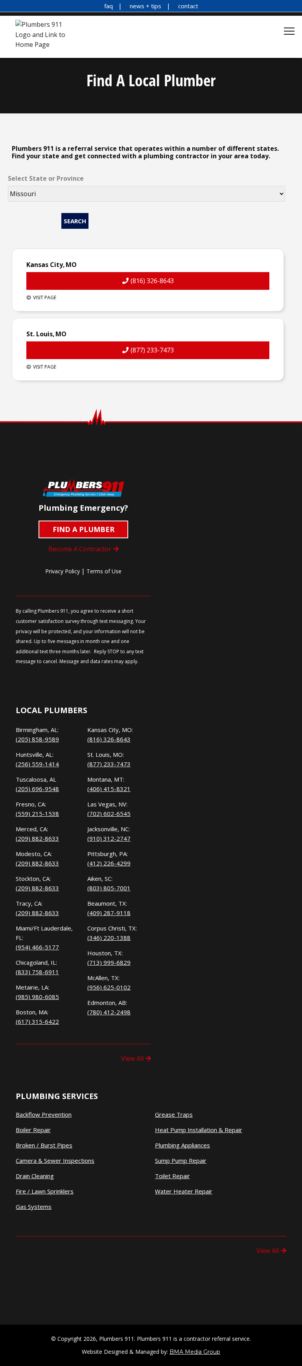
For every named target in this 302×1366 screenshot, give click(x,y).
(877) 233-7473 (152, 350)
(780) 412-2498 (109, 1012)
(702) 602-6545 (109, 813)
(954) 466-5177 (37, 947)
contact (188, 6)
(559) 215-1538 (37, 813)
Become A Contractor (79, 549)
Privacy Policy (62, 571)
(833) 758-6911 (37, 972)
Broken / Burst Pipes (44, 1145)
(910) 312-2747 (109, 838)
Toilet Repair (172, 1176)
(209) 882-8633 (37, 838)
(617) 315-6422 (37, 1021)
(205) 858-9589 (37, 739)
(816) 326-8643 (152, 280)
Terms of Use (104, 571)
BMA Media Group (194, 1351)
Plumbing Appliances (182, 1145)
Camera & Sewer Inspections (55, 1160)
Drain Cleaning (35, 1176)
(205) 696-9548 (37, 789)
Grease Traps (174, 1114)
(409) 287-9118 (109, 913)
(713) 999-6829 (109, 962)
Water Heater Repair (183, 1191)
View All (132, 1058)
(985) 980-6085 (37, 997)
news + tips (145, 6)
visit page (44, 297)
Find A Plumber (83, 529)
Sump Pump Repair (180, 1160)
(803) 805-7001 (109, 888)
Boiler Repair (33, 1130)
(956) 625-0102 (109, 987)
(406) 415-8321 (109, 789)
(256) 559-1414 (37, 764)
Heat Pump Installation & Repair (198, 1130)
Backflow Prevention (44, 1114)
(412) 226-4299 (109, 863)
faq (108, 6)
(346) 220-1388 (109, 938)
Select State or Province (46, 178)
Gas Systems (34, 1206)
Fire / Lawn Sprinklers (45, 1191)
